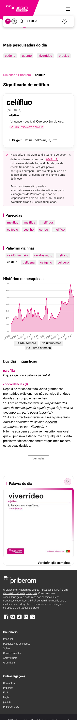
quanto (27, 56)
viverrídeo (45, 56)
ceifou (43, 229)
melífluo (12, 222)
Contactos (9, 683)
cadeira (10, 56)
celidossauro (43, 255)
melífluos (47, 222)
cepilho (28, 229)
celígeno (46, 262)
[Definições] (64, 21)
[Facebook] (6, 619)
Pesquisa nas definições (16, 643)
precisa (64, 56)
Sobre (6, 648)
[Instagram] (13, 619)
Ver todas (38, 458)
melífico (59, 229)
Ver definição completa (54, 563)
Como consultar (12, 653)
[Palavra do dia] (67, 481)
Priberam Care (11, 706)
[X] (33, 619)
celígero (63, 262)
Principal (8, 639)
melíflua (29, 222)
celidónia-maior (18, 255)
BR (14, 21)
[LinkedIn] (26, 619)
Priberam (8, 688)
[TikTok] (19, 619)
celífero (63, 255)
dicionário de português (20, 593)
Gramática (9, 662)
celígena (29, 262)
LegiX (6, 697)
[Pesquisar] (21, 21)
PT (8, 21)
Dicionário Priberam (17, 75)
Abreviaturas (10, 658)
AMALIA (51, 159)
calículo (12, 229)
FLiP (5, 692)
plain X (7, 702)
